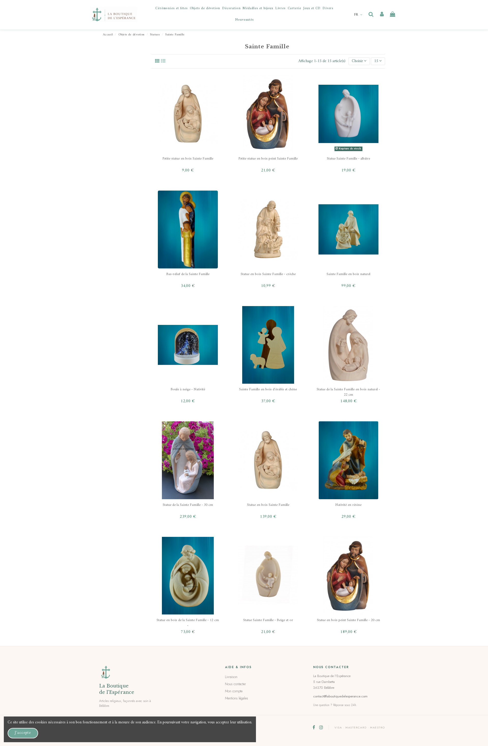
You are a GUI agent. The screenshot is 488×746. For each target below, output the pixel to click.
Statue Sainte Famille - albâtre (348, 158)
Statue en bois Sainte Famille (268, 505)
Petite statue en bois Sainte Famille (187, 158)
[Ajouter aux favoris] (214, 84)
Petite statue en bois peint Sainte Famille (268, 158)
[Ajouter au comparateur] (214, 99)
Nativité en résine (348, 505)
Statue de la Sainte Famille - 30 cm (188, 505)
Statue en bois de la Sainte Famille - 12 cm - (188, 622)
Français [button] (359, 14)
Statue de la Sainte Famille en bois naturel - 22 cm (348, 392)
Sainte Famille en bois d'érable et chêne (268, 389)
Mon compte (233, 691)
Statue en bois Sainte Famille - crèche (268, 274)
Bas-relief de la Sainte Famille (187, 274)
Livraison (231, 676)
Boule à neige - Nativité (188, 389)
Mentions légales (236, 698)
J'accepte (23, 732)
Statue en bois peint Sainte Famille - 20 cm (348, 620)
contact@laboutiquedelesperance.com (340, 696)
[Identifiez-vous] (381, 14)
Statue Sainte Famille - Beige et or (268, 620)
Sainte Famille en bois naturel (348, 274)
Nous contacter (235, 683)
